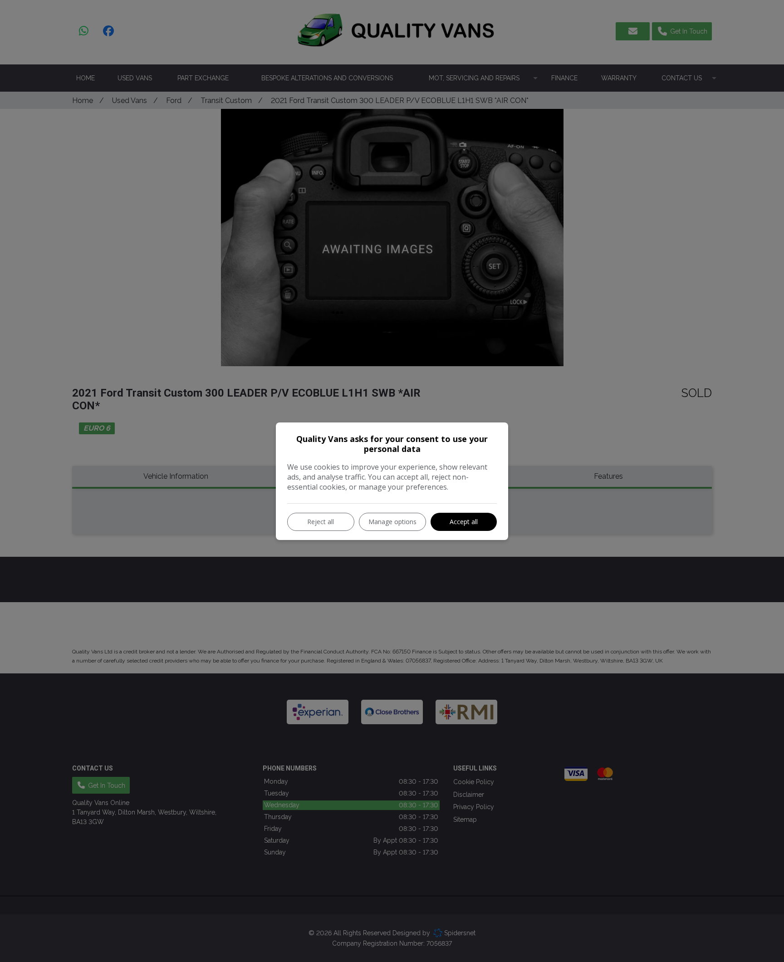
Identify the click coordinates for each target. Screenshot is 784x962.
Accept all (464, 521)
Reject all (320, 521)
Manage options (392, 521)
